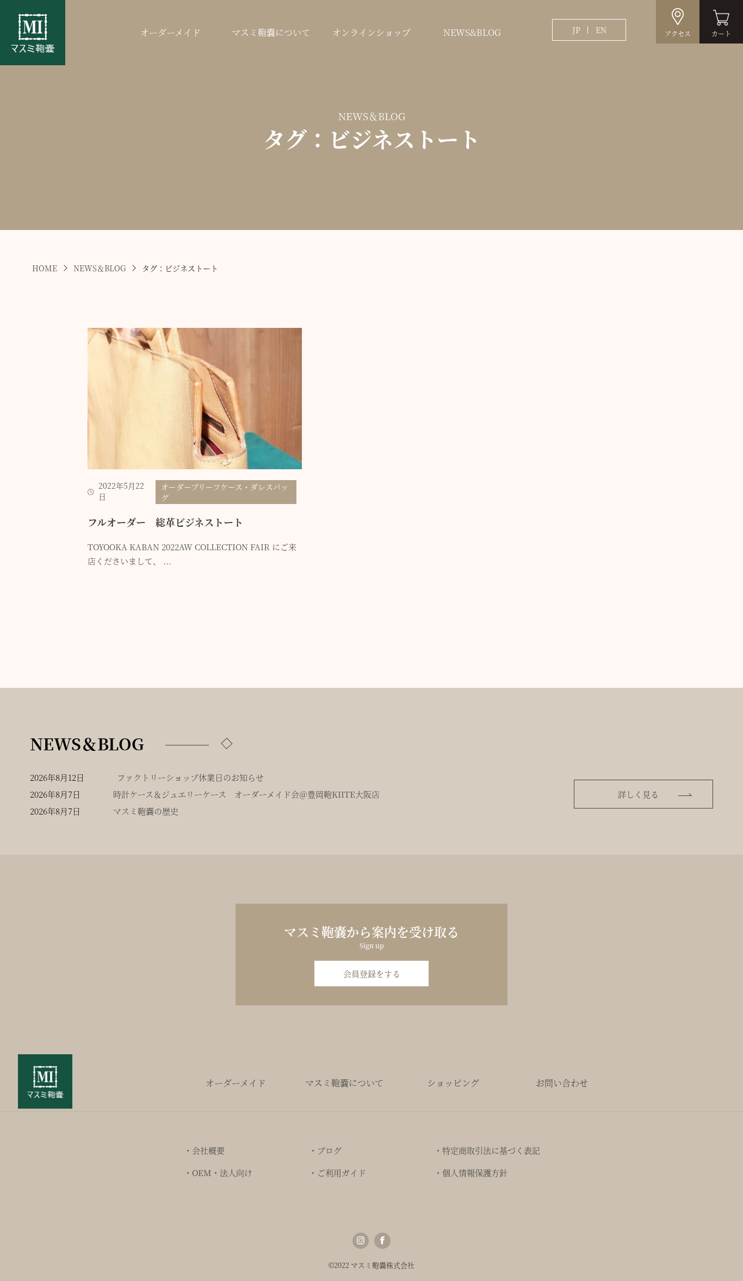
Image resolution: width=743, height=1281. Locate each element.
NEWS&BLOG (472, 32)
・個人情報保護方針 (470, 1172)
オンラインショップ (371, 32)
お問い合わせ (562, 1083)
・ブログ (325, 1150)
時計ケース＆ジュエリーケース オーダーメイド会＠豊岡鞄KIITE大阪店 (246, 794)
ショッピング (453, 1083)
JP (576, 29)
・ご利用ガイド (337, 1172)
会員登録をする (371, 973)
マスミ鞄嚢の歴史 (145, 811)
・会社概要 (204, 1150)
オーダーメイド (170, 32)
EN (601, 29)
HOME (44, 268)
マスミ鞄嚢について (271, 32)
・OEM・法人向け (218, 1172)
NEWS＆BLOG (99, 268)
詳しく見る (638, 794)
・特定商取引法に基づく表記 (487, 1150)
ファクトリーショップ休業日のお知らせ (190, 777)
